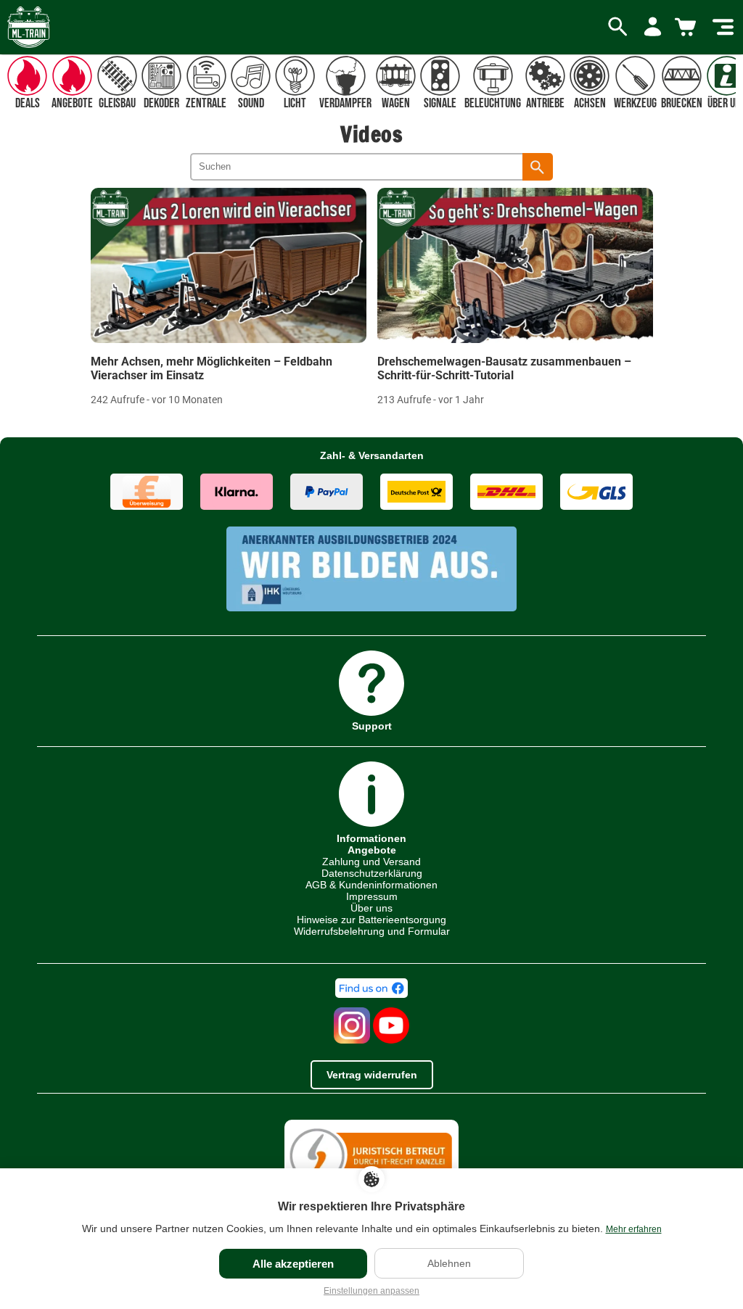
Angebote (372, 850)
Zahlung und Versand (371, 861)
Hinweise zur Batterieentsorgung (371, 919)
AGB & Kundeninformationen (371, 885)
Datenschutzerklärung (371, 873)
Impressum (372, 896)
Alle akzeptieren (293, 1264)
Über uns (371, 908)
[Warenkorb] (688, 27)
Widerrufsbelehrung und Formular (372, 931)
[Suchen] (537, 167)
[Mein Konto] (652, 27)
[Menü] (723, 27)
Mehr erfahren (634, 1229)
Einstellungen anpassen (371, 1291)
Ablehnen (449, 1263)
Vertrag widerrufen (372, 1075)
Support (372, 725)
